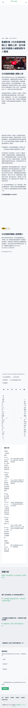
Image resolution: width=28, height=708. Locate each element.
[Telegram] (20, 389)
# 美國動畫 (5, 382)
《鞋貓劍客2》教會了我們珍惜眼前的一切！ (13, 643)
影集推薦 (23, 697)
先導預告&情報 (4, 699)
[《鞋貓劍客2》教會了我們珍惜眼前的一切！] (14, 632)
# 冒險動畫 (5, 380)
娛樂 (7, 38)
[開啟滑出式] (3, 2)
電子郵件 (5, 664)
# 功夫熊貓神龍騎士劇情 (15, 380)
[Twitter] (8, 389)
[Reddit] (16, 389)
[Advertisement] (14, 20)
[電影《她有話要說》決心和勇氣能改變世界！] (14, 583)
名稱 (4, 659)
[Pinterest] (12, 389)
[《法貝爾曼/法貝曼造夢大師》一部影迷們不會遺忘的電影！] (14, 607)
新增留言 (5, 669)
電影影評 (7, 697)
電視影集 (17, 697)
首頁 (2, 697)
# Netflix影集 (16, 377)
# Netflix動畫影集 (6, 377)
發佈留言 (5, 688)
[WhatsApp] (24, 389)
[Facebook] (4, 389)
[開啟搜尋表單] (25, 2)
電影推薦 (12, 697)
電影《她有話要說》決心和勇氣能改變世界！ (13, 594)
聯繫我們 (19, 705)
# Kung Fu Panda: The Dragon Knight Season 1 (14, 374)
